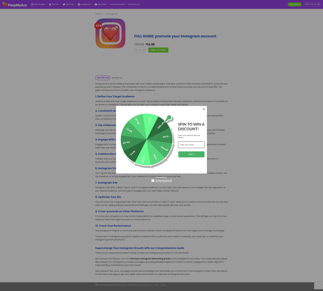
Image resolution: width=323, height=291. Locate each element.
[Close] (204, 109)
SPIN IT (191, 154)
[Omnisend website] (161, 179)
